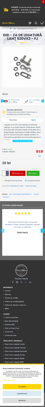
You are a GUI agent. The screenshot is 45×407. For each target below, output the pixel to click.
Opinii (33, 120)
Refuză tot (22, 400)
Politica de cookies (9, 380)
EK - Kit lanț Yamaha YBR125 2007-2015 (14, 100)
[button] (2, 101)
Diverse (36, 194)
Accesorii (6, 197)
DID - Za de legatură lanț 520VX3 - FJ (20, 194)
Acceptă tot (22, 386)
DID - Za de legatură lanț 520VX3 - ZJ (35, 100)
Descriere (13, 120)
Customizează (22, 393)
